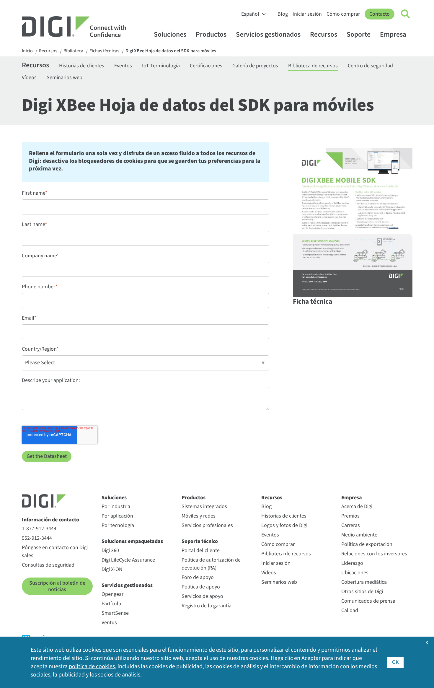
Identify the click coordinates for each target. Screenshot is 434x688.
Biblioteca (73, 51)
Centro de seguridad (370, 65)
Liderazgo (352, 563)
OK (395, 662)
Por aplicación (117, 516)
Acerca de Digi (356, 506)
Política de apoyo (201, 587)
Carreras (350, 525)
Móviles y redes (199, 516)
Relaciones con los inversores (374, 553)
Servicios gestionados (268, 34)
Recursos (323, 34)
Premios (350, 516)
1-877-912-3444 (39, 528)
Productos (211, 34)
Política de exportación (366, 544)
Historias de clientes (81, 65)
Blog (283, 14)
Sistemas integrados (204, 506)
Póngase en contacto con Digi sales (55, 551)
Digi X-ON (112, 569)
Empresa (393, 34)
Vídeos (29, 77)
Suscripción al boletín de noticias (57, 586)
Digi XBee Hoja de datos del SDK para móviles (170, 51)
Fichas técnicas (104, 51)
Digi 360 (110, 550)
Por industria (116, 506)
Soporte (359, 34)
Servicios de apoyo (202, 596)
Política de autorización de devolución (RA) (211, 564)
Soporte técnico (200, 541)
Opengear (112, 594)
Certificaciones (206, 65)
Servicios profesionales (207, 525)
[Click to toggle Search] (405, 14)
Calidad (349, 610)
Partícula (111, 603)
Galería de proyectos (255, 65)
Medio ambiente (359, 535)
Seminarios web (64, 77)
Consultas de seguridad (48, 565)
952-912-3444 (37, 538)
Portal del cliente (201, 550)
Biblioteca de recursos (313, 65)
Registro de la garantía (206, 605)
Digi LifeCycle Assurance (128, 560)
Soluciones (170, 34)
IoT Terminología (161, 65)
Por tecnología (118, 525)
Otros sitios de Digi (362, 591)
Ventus (109, 622)
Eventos (123, 65)
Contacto (379, 14)
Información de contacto (50, 519)
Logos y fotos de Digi (284, 525)
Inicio (27, 51)
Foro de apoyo (198, 577)
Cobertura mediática (364, 582)
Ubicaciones (354, 572)
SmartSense (115, 613)
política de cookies (92, 666)
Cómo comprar (343, 14)
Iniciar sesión (307, 14)
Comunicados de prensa (368, 601)
